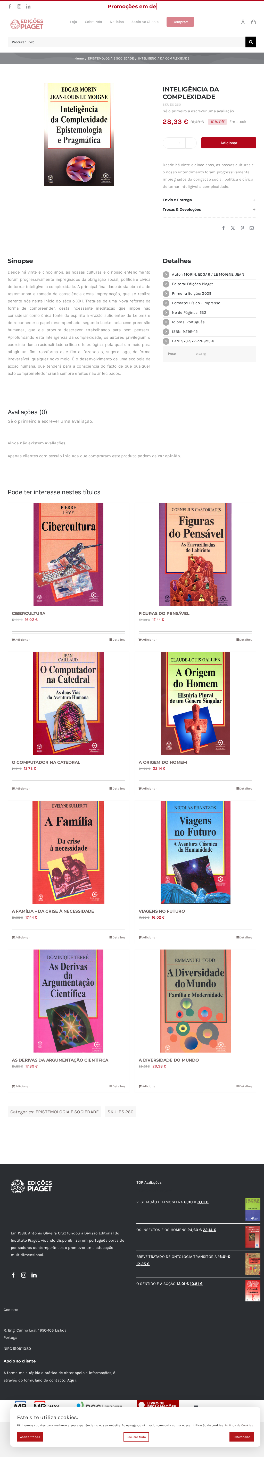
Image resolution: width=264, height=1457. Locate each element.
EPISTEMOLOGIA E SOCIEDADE (67, 1112)
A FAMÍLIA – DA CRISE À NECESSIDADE (53, 911)
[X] (232, 228)
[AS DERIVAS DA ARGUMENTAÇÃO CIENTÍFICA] (68, 1001)
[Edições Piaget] (27, 20)
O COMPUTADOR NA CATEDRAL (46, 762)
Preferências (242, 1437)
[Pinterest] (242, 228)
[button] (209, 200)
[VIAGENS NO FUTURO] (195, 852)
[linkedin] (28, 6)
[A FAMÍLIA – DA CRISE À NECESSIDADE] (68, 852)
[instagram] (19, 6)
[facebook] (10, 6)
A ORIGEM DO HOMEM (163, 762)
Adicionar (228, 143)
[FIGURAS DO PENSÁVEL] (195, 554)
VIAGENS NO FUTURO (162, 911)
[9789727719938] (79, 134)
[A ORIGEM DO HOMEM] (195, 703)
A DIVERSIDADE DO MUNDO (169, 1060)
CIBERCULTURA (28, 613)
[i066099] (98, 1402)
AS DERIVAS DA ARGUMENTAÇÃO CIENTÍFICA (60, 1060)
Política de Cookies (239, 1425)
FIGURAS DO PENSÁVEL (164, 613)
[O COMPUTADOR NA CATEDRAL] (68, 703)
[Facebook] (223, 228)
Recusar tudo (136, 1437)
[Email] (251, 228)
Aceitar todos (30, 1437)
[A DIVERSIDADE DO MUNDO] (195, 1001)
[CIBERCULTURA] (68, 554)
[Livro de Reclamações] (158, 1402)
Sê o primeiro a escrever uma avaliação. (199, 111)
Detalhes (118, 639)
